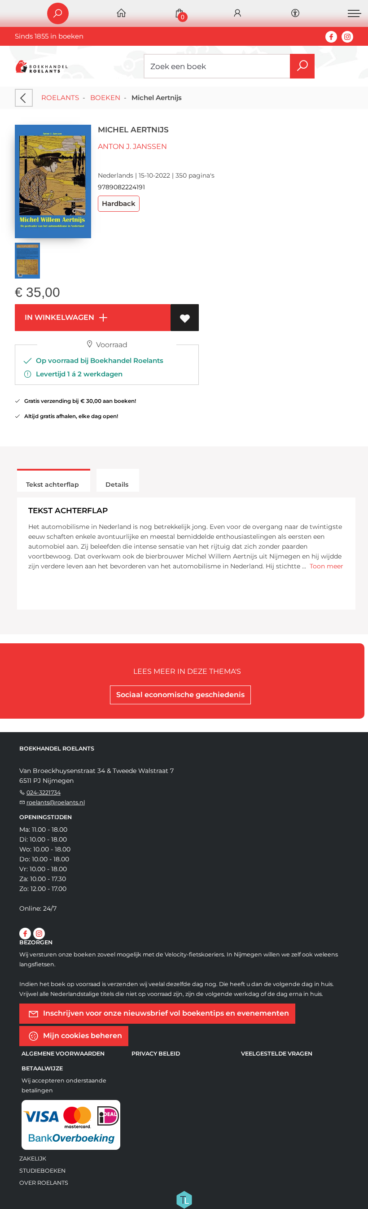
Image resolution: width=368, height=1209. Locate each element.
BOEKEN (105, 97)
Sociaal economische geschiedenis (180, 694)
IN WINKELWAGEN (58, 317)
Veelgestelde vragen (276, 1053)
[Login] (237, 14)
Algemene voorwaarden (63, 1053)
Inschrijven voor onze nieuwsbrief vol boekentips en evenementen (165, 1013)
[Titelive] (184, 1199)
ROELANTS (60, 97)
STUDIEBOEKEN (42, 1170)
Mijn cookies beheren (81, 1035)
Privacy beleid (155, 1053)
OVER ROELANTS (43, 1182)
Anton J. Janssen (132, 146)
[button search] (302, 66)
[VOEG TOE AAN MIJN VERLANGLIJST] (185, 317)
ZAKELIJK (32, 1158)
